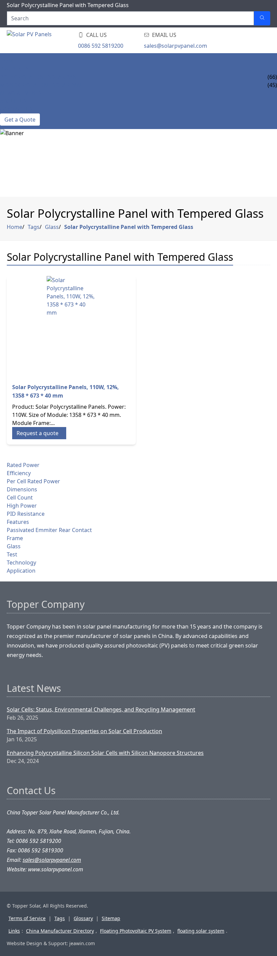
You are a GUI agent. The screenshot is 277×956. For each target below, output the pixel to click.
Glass (52, 227)
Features (18, 522)
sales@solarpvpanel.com (175, 45)
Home (8, 60)
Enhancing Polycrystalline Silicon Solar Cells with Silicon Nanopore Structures (105, 753)
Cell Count (20, 497)
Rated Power (23, 465)
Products (14, 68)
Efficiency (19, 473)
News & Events (21, 93)
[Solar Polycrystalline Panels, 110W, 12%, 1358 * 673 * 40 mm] (71, 327)
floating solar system (200, 931)
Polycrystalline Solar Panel (41, 77)
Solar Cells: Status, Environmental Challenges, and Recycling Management (101, 709)
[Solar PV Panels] (47, 40)
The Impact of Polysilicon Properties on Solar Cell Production (84, 731)
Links (14, 931)
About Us (13, 101)
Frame (15, 538)
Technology (21, 562)
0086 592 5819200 (100, 45)
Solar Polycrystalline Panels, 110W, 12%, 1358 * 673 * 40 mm (65, 391)
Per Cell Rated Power (33, 481)
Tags (34, 227)
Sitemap (111, 918)
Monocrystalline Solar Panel (43, 85)
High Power (22, 505)
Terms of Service (27, 918)
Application (21, 570)
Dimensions (22, 489)
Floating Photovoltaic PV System (135, 931)
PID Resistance (26, 513)
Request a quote (37, 433)
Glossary (83, 918)
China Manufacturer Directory (60, 931)
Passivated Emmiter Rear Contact (49, 530)
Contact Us (16, 109)
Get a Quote (19, 119)
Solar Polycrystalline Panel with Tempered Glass (128, 227)
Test (12, 554)
